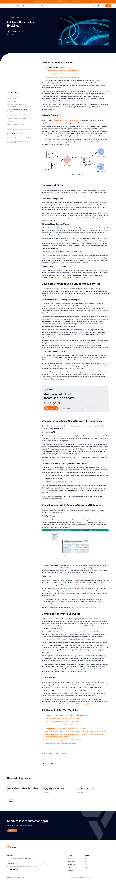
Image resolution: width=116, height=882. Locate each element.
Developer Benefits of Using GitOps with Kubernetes (16, 105)
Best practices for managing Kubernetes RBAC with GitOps (63, 740)
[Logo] (8, 6)
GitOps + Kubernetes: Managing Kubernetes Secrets (61, 70)
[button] (18, 6)
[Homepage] (11, 847)
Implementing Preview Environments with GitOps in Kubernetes (65, 728)
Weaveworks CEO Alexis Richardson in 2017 (67, 120)
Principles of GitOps (12, 101)
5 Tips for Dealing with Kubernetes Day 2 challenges (61, 721)
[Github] (17, 870)
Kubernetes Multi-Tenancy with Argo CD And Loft (60, 725)
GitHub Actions (76, 585)
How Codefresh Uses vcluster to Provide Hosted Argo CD (63, 718)
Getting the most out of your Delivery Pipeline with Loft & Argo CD (66, 715)
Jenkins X (69, 565)
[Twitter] (8, 870)
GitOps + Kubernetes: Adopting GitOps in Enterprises (62, 77)
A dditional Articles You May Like (16, 124)
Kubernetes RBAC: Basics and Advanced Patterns (60, 743)
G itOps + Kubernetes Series (14, 96)
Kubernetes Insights (62, 753)
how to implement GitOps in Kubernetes (83, 607)
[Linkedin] (22, 31)
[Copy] (55, 763)
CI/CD (51, 753)
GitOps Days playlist (82, 704)
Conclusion (10, 121)
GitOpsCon (83, 699)
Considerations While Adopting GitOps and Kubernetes (17, 114)
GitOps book (67, 704)
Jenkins (84, 585)
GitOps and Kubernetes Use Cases (16, 118)
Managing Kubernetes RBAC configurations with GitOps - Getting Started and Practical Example (75, 731)
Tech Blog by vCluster (15, 17)
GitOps (44, 753)
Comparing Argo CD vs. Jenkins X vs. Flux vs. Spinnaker (63, 74)
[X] (19, 31)
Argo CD (81, 522)
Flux (74, 565)
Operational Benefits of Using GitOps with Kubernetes (17, 110)
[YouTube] (14, 870)
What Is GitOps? (11, 99)
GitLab (91, 585)
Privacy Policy (23, 141)
